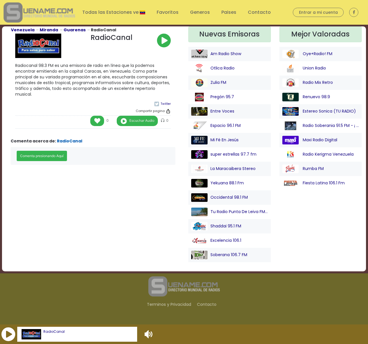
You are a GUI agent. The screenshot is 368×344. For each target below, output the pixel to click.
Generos (200, 12)
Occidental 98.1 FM (229, 197)
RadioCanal (54, 331)
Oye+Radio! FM (317, 54)
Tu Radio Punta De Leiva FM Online (239, 211)
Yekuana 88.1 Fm (227, 183)
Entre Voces (222, 111)
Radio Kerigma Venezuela (328, 154)
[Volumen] (149, 334)
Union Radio (314, 68)
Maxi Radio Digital (319, 140)
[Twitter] (162, 104)
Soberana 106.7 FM (228, 255)
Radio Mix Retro (317, 82)
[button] (8, 334)
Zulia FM (218, 82)
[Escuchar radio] (164, 40)
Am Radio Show (225, 54)
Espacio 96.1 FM (225, 125)
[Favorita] (97, 121)
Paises (228, 12)
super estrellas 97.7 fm (233, 154)
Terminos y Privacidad (169, 304)
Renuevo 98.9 (316, 97)
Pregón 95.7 (222, 97)
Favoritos (168, 12)
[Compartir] (168, 111)
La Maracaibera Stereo (233, 168)
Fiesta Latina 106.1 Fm (323, 183)
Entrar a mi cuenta (318, 12)
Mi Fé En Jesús (224, 140)
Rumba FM (313, 168)
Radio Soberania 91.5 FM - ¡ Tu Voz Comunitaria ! (330, 125)
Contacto (259, 12)
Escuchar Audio (141, 120)
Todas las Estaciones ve (111, 12)
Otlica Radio (222, 68)
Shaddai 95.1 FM (225, 226)
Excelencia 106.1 (225, 240)
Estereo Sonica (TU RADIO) (329, 111)
